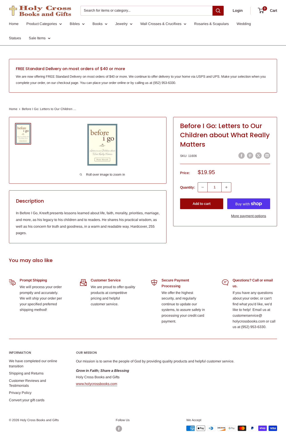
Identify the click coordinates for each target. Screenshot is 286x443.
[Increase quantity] (226, 187)
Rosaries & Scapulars (211, 24)
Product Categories (41, 24)
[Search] (218, 11)
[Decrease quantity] (202, 187)
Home (14, 24)
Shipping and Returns (26, 373)
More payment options (248, 216)
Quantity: (187, 187)
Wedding (244, 24)
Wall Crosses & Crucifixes (160, 24)
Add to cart (201, 204)
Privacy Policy (20, 393)
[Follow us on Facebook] (119, 429)
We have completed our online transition (33, 363)
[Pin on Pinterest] (250, 155)
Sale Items (37, 38)
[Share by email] (267, 155)
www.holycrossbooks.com (96, 384)
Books (98, 24)
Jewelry (121, 24)
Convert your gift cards (26, 400)
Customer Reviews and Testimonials (27, 383)
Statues (15, 38)
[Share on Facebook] (241, 155)
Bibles (75, 24)
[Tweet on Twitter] (258, 155)
